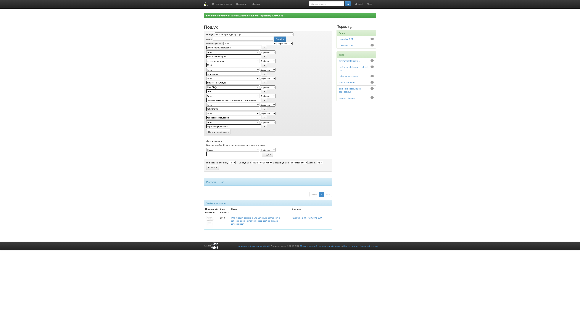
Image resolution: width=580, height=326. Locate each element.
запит (209, 38)
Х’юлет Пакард (350, 245)
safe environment (347, 82)
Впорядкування (281, 162)
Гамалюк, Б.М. (299, 217)
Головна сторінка (223, 3)
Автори (312, 162)
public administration (349, 76)
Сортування (245, 162)
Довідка (256, 3)
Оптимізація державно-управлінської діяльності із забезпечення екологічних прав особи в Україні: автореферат (255, 220)
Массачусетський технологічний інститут (320, 245)
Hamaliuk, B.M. (315, 217)
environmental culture (349, 60)
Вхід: (360, 3)
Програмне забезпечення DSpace (253, 245)
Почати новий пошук (218, 131)
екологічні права (347, 97)
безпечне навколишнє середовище (350, 90)
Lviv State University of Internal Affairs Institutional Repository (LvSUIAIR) (244, 15)
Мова (369, 3)
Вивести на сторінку (217, 162)
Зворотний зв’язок (369, 245)
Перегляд (241, 3)
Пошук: (210, 34)
